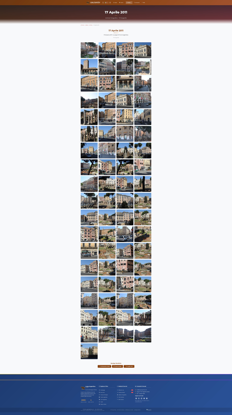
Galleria (86, 25)
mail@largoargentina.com (142, 389)
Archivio (90, 25)
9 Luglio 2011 (129, 366)
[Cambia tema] (110, 3)
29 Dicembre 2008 (105, 366)
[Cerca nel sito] (103, 3)
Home (83, 25)
